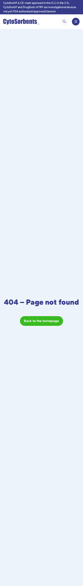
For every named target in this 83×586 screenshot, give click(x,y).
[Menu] (76, 22)
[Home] (21, 22)
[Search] (64, 22)
